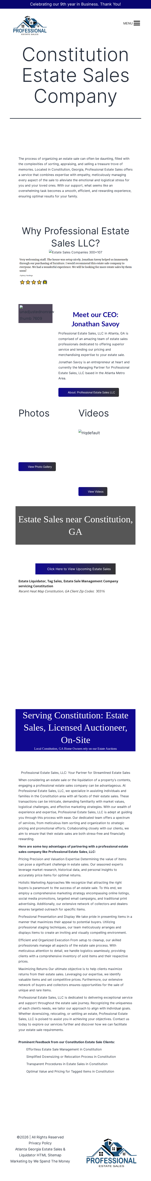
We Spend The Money (51, 1161)
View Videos (95, 491)
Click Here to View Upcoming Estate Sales (79, 569)
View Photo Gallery (40, 466)
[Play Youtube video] (105, 449)
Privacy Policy (40, 1143)
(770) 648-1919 (75, 212)
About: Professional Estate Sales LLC (91, 392)
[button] (128, 23)
